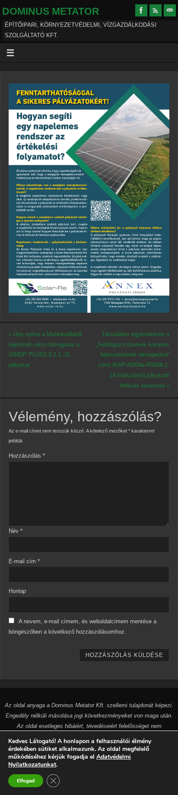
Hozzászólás (27, 456)
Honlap (17, 591)
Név (15, 531)
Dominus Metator (50, 11)
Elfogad (26, 780)
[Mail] (170, 10)
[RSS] (155, 10)
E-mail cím (24, 561)
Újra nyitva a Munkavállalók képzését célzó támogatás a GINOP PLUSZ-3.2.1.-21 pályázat (46, 349)
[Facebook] (141, 10)
